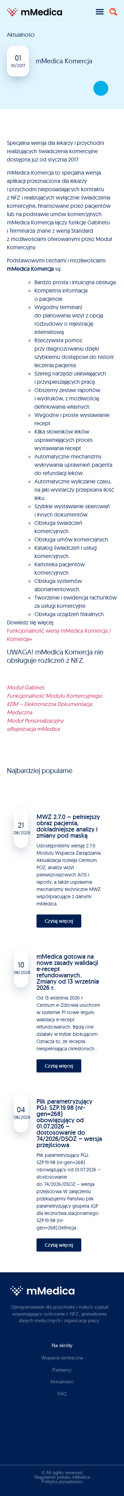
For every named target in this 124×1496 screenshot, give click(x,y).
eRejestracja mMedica (33, 728)
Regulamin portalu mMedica (62, 1477)
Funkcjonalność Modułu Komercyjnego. (55, 695)
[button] (99, 11)
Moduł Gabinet (25, 687)
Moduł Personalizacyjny (35, 720)
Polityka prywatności (62, 1481)
